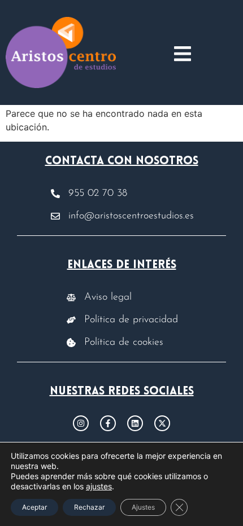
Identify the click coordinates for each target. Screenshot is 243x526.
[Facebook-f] (108, 423)
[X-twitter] (162, 423)
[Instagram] (81, 423)
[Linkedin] (135, 423)
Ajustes (143, 507)
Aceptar (34, 507)
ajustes (99, 486)
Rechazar (89, 507)
